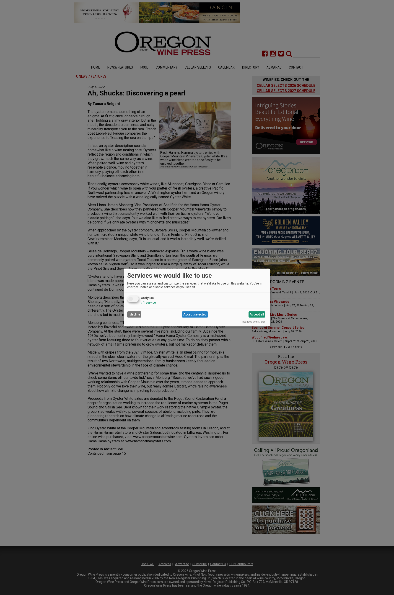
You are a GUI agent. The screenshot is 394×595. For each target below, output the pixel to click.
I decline (134, 314)
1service (148, 302)
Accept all (257, 314)
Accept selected (195, 314)
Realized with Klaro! (253, 321)
